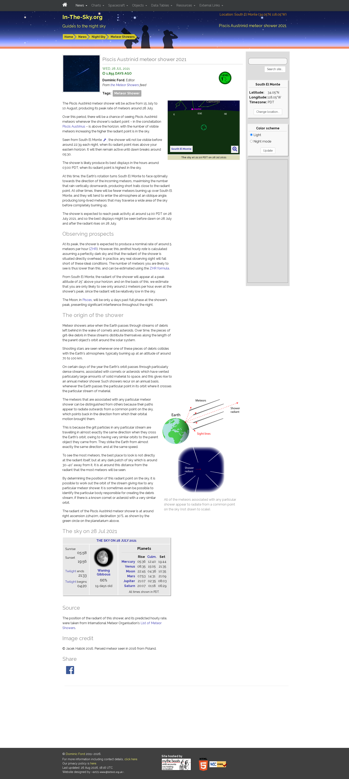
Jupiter (129, 581)
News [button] (80, 5)
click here (130, 759)
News (82, 36)
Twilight (70, 571)
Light (257, 135)
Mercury (128, 562)
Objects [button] (138, 5)
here (93, 763)
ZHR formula (159, 268)
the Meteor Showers (125, 85)
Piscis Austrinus (73, 126)
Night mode (262, 141)
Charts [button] (96, 5)
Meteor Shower (127, 93)
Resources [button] (184, 5)
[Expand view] (234, 149)
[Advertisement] (267, 221)
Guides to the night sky (84, 26)
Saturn (129, 586)
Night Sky (98, 36)
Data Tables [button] (160, 5)
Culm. (152, 557)
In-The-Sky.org (82, 17)
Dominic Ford (75, 754)
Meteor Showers (123, 36)
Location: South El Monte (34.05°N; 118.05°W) (253, 14)
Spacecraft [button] (117, 5)
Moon (130, 571)
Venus (130, 566)
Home (68, 36)
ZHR (93, 249)
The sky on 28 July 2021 (116, 541)
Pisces (87, 300)
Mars (131, 576)
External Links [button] (210, 5)
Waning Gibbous (103, 572)
